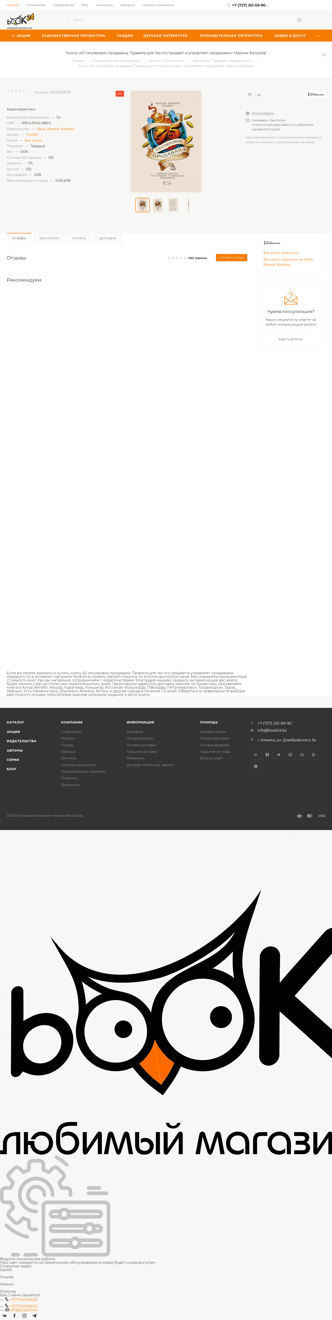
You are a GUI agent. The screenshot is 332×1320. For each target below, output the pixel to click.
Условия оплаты (140, 738)
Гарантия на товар (142, 751)
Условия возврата (214, 745)
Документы (70, 785)
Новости (68, 738)
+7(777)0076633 (23, 1300)
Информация (140, 722)
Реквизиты (136, 758)
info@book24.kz (272, 730)
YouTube (302, 755)
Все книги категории (281, 253)
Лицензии (69, 778)
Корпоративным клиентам (83, 771)
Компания (71, 722)
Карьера (68, 751)
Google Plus (313, 755)
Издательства (22, 741)
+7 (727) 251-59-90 (249, 5)
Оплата (79, 238)
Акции (13, 732)
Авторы (15, 750)
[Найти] (299, 20)
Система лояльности (78, 765)
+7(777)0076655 (23, 1306)
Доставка (107, 238)
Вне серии (33, 140)
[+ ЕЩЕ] (318, 36)
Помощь (209, 722)
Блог (12, 769)
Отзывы (19, 238)
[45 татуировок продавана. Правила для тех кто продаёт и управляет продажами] (166, 141)
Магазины (135, 732)
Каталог (15, 722)
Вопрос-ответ (211, 758)
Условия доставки (141, 745)
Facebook (267, 755)
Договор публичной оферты (150, 765)
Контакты (69, 758)
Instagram (290, 755)
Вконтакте (256, 755)
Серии (13, 760)
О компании (71, 732)
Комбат (32, 134)
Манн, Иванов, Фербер (55, 129)
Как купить (49, 238)
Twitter (279, 755)
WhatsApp (256, 766)
